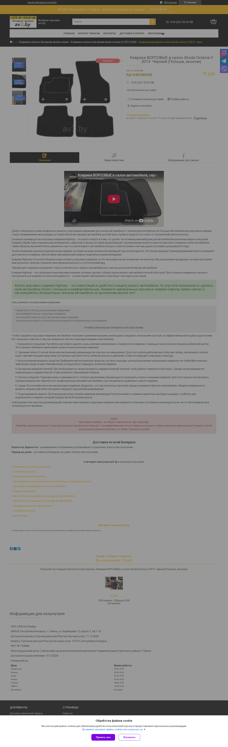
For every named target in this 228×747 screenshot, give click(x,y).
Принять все (103, 737)
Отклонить (129, 737)
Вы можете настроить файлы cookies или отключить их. (112, 729)
